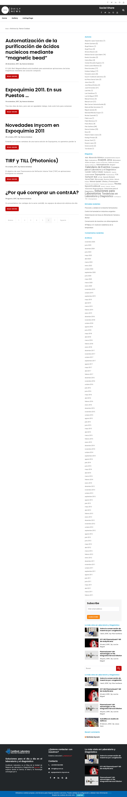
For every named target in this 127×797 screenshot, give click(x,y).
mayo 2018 (88, 333)
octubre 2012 (89, 527)
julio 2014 (88, 462)
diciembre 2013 (90, 486)
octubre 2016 (89, 384)
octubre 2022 (89, 269)
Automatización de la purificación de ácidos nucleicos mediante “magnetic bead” (32, 49)
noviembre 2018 (90, 320)
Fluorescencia (110, 174)
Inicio (7, 28)
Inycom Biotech (109, 177)
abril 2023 (88, 259)
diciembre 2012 (90, 520)
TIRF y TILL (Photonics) (31, 160)
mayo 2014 (88, 469)
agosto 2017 (89, 364)
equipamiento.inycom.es (60, 772)
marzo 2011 (88, 591)
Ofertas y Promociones (110, 181)
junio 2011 (88, 581)
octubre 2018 (89, 323)
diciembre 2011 (90, 561)
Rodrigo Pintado (90, 137)
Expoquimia (100, 174)
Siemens (113, 186)
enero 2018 (88, 347)
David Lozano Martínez (92, 65)
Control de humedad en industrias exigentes (100, 211)
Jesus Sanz (88, 82)
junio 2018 (88, 330)
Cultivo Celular (97, 172)
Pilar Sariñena (89, 126)
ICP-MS (100, 177)
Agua (86, 160)
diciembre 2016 (90, 377)
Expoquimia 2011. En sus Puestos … (33, 92)
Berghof (112, 165)
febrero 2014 (89, 479)
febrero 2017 (89, 374)
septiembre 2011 (90, 571)
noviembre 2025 (90, 242)
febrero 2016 (89, 401)
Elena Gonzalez (90, 68)
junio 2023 (88, 252)
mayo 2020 (88, 279)
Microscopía (99, 179)
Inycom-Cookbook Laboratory (94, 77)
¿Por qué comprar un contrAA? (42, 192)
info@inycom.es (57, 769)
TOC (86, 199)
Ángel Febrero (89, 46)
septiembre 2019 (90, 296)
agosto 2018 (89, 327)
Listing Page (28, 18)
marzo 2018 (88, 340)
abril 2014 (88, 473)
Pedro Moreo (89, 124)
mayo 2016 (88, 394)
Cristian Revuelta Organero (93, 63)
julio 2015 (88, 422)
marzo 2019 (88, 306)
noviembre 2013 (90, 490)
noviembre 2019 (90, 289)
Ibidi (95, 177)
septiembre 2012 (90, 530)
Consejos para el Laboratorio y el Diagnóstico (102, 168)
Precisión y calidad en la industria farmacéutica (101, 208)
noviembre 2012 (90, 523)
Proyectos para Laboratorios (107, 184)
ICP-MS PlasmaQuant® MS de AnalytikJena (110, 640)
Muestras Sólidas (109, 179)
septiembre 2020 (90, 272)
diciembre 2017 (90, 350)
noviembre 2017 (90, 354)
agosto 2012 (89, 534)
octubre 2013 (89, 493)
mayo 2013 (88, 506)
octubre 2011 (89, 568)
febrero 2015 (89, 439)
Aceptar (80, 795)
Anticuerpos (117, 160)
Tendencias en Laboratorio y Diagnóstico (101, 195)
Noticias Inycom (93, 737)
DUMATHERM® (89, 174)
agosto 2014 (89, 459)
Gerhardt (89, 177)
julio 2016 (88, 388)
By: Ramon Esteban (27, 64)
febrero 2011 (89, 595)
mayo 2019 (88, 299)
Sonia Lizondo (89, 146)
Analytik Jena (105, 160)
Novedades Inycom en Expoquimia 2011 (32, 128)
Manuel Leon (89, 101)
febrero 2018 (89, 344)
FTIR (116, 175)
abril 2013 (88, 510)
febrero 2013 (89, 513)
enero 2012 (88, 557)
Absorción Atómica (96, 157)
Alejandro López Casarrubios (94, 41)
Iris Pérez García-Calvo (92, 79)
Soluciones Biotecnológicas (94, 189)
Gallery (15, 18)
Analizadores (93, 160)
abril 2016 (88, 398)
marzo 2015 (88, 435)
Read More (12, 76)
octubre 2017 (89, 357)
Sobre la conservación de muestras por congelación (111, 629)
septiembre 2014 (90, 456)
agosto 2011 (89, 574)
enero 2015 (88, 442)
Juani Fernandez (90, 88)
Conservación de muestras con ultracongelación (101, 221)
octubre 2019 (89, 293)
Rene (86, 132)
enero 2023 (88, 265)
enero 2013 (88, 517)
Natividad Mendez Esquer (93, 112)
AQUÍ (109, 793)
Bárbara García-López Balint (93, 54)
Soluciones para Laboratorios (100, 192)
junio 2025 (88, 245)
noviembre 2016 (90, 381)
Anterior (10, 220)
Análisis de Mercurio (90, 165)
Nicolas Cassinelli (90, 115)
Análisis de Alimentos (102, 162)
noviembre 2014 (90, 449)
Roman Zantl (89, 140)
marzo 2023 (88, 262)
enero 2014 (88, 483)
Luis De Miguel (89, 96)
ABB (86, 158)
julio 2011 (88, 578)
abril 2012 (88, 547)
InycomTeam (89, 179)
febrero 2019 (89, 310)
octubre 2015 (89, 415)
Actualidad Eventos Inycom (112, 157)
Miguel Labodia (89, 110)
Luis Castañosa (89, 93)
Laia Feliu (88, 90)
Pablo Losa (88, 118)
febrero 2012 (89, 554)
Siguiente (63, 220)
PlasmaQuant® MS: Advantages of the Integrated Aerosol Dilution (111, 654)
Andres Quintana (90, 43)
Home (4, 18)
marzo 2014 (88, 476)
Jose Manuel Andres (91, 85)
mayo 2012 (88, 544)
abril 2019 (88, 303)
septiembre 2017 (90, 361)
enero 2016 (88, 405)
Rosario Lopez (89, 143)
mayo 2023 (88, 255)
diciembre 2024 (90, 248)
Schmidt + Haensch (105, 186)
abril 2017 (88, 371)
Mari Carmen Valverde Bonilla (94, 104)
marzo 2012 (88, 551)
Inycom (37, 767)
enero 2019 (88, 313)
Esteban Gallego (90, 71)
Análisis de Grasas (113, 162)
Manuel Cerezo (89, 99)
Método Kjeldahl (95, 181)
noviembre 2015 (90, 411)
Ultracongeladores (92, 199)
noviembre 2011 (90, 564)
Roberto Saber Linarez (92, 135)
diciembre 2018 (90, 316)
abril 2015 (88, 432)
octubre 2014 (89, 452)
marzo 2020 (88, 282)
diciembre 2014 (90, 445)
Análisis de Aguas (90, 162)
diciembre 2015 (90, 408)
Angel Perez (89, 49)
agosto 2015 (89, 418)
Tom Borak (88, 148)
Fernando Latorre (90, 74)
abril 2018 (88, 337)
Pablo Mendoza (90, 121)
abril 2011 (88, 588)
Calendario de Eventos (97, 167)
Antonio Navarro (90, 52)
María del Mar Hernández (93, 107)
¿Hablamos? (67, 756)
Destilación (107, 172)
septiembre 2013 (90, 496)
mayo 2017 (88, 367)
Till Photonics (117, 196)
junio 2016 (88, 391)
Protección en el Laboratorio (92, 184)
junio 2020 (88, 276)
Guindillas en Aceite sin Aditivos (109, 720)
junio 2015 (88, 425)
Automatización (102, 165)
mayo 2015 (88, 428)
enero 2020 (88, 286)
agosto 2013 (89, 500)
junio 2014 (88, 466)
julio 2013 (88, 503)
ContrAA (88, 172)
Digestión (114, 172)
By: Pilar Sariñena (115, 634)
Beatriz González (90, 57)
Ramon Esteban (90, 129)
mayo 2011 (88, 585)
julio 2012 (88, 537)
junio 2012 (88, 540)
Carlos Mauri (89, 60)
